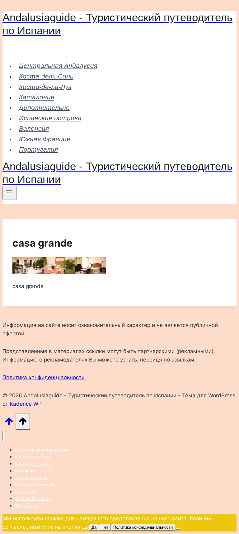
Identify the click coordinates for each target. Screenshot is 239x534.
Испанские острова (50, 117)
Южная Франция (44, 138)
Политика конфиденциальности (43, 377)
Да (93, 527)
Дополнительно (44, 107)
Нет (104, 527)
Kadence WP (26, 404)
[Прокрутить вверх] (9, 423)
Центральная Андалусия (58, 65)
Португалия (38, 149)
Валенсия (34, 128)
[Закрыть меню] (4, 436)
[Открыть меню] (9, 193)
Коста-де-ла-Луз (45, 86)
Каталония (36, 97)
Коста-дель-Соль (46, 76)
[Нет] (177, 529)
